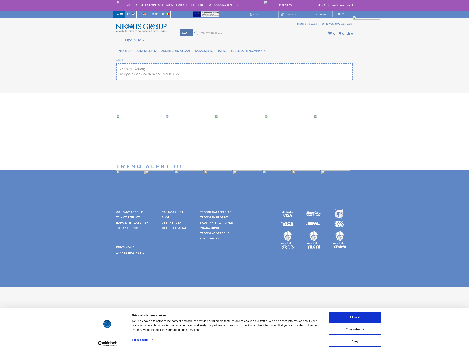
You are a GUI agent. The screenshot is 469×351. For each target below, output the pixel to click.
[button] (196, 33)
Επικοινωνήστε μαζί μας (337, 24)
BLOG (165, 217)
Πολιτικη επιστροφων (216, 223)
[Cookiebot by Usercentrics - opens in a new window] (107, 344)
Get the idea (171, 223)
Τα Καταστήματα (128, 217)
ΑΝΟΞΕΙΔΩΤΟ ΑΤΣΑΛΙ (175, 51)
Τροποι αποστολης (214, 233)
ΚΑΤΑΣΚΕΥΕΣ (204, 51)
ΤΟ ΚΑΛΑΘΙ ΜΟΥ (127, 228)
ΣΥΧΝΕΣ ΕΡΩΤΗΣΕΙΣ (130, 253)
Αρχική (119, 60)
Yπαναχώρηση (211, 228)
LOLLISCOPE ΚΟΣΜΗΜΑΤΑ (248, 51)
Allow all (354, 317)
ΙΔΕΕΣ (222, 51)
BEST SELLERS (146, 51)
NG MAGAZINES (172, 212)
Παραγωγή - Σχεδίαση (132, 223)
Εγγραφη (342, 14)
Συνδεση (321, 14)
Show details (140, 339)
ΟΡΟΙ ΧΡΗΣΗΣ (210, 239)
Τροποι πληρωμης (214, 217)
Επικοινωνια (125, 247)
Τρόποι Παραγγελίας (216, 212)
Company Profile (129, 212)
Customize (353, 329)
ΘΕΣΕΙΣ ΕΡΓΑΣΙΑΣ (174, 228)
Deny (355, 341)
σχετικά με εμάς (306, 24)
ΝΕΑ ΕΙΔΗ (125, 51)
